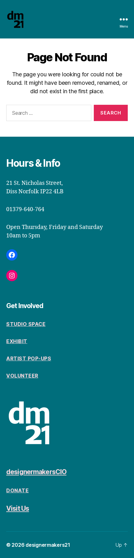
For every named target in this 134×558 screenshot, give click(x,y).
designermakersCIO (36, 472)
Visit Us (17, 508)
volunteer (22, 376)
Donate (17, 490)
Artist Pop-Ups (28, 358)
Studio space (25, 324)
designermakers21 (48, 545)
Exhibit (16, 341)
